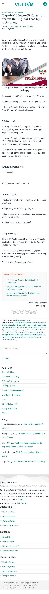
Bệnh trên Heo (8, 372)
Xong (6, 358)
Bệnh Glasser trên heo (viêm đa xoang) (22, 454)
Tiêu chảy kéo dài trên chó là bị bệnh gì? (29, 461)
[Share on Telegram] (35, 312)
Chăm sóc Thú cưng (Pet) (10, 546)
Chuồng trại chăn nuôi (9, 576)
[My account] (45, 4)
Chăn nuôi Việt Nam (10, 381)
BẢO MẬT (16, 585)
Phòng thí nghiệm (9, 408)
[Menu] (3, 4)
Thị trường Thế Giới (8, 516)
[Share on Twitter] (22, 312)
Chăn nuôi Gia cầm (8, 542)
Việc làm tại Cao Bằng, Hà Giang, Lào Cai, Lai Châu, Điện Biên (22, 330)
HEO (3, 399)
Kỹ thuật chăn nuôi (10, 404)
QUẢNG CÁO (33, 585)
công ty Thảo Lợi (20, 322)
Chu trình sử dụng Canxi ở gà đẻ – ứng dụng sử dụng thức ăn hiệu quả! (22, 445)
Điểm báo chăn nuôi (8, 521)
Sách (4, 413)
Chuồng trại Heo (8, 386)
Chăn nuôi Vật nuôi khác (10, 551)
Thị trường (6, 506)
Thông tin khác (8, 557)
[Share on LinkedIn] (31, 312)
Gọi (20, 500)
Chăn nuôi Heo (6, 537)
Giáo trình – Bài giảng (11, 395)
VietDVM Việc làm (26, 26)
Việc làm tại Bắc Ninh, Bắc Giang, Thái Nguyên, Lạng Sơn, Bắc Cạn (24, 327)
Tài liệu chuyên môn (8, 567)
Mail (23, 503)
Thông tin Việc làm (8, 562)
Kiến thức (5, 532)
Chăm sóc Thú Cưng (10, 376)
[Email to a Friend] (27, 312)
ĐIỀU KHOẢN (7, 585)
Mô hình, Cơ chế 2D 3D (9, 571)
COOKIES (24, 585)
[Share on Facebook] (18, 312)
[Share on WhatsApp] (14, 312)
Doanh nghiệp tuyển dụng (12, 12)
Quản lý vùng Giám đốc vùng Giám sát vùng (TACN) (28, 325)
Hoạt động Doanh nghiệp (10, 525)
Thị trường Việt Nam (8, 512)
